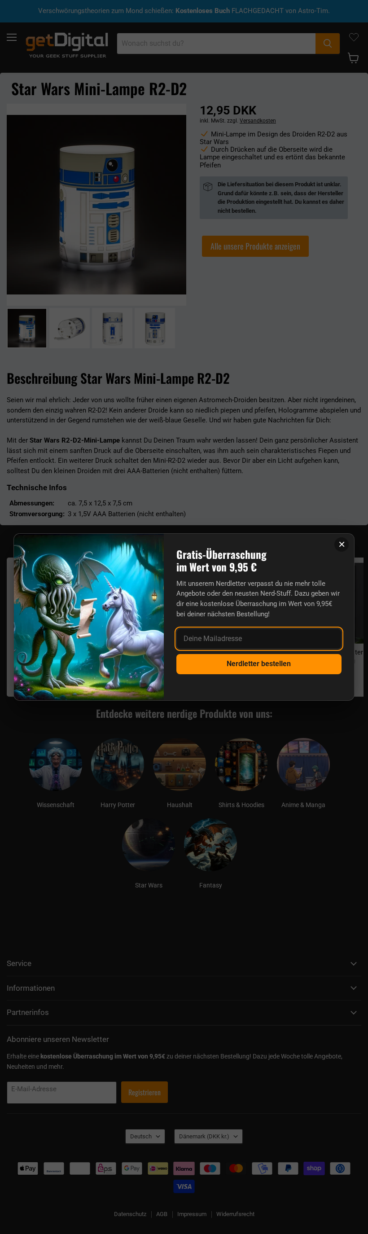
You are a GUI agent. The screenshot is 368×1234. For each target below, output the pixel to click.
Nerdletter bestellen (259, 663)
